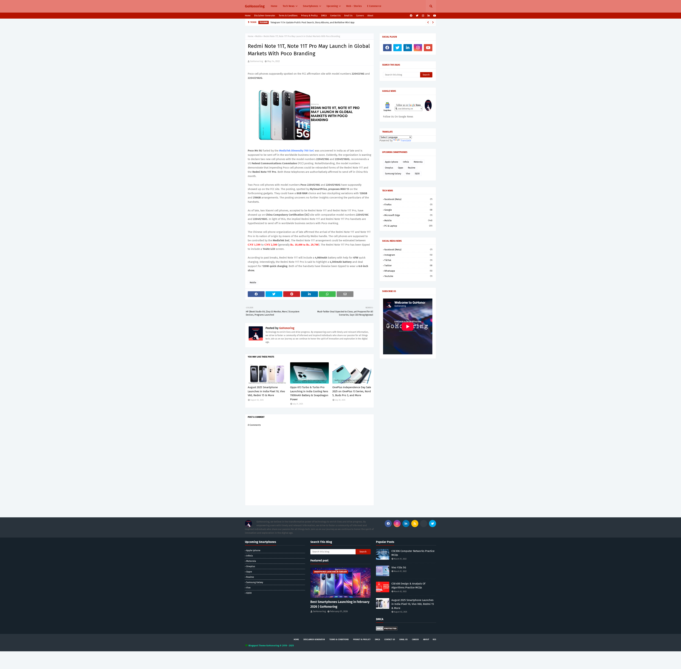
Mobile (258, 36)
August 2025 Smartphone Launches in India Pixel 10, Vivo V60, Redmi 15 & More (266, 391)
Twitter (408, 265)
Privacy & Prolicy (309, 15)
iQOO (417, 173)
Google (408, 210)
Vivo (408, 173)
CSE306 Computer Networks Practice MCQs (412, 553)
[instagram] (423, 16)
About (370, 15)
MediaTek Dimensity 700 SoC (297, 150)
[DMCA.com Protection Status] (386, 629)
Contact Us (335, 15)
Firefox (408, 204)
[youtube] (434, 16)
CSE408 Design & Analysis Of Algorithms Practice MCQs (408, 585)
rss (434, 639)
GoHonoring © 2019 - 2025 (280, 645)
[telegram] (423, 523)
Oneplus (389, 168)
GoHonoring (255, 6)
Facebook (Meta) (408, 199)
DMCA (324, 15)
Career (415, 639)
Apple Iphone (391, 162)
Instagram (408, 255)
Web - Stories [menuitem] (354, 6)
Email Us (348, 15)
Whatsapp (408, 270)
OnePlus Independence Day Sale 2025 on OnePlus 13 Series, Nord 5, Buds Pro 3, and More (351, 391)
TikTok (408, 260)
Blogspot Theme (257, 645)
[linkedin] (429, 16)
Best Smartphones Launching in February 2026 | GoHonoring (339, 604)
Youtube (408, 276)
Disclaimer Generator (264, 15)
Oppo (400, 168)
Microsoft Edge (408, 215)
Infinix (406, 162)
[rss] (414, 523)
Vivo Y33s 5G (398, 567)
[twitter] (417, 16)
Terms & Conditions (288, 15)
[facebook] (411, 16)
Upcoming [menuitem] (332, 6)
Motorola (418, 162)
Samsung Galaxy (393, 173)
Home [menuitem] (274, 6)
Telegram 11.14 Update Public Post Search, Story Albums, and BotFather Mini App (312, 22)
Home (248, 15)
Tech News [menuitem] (289, 6)
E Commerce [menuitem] (374, 6)
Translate (405, 140)
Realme (411, 168)
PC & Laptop (408, 225)
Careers (360, 15)
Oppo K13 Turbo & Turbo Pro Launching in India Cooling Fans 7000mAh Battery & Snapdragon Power (309, 393)
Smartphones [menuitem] (310, 6)
